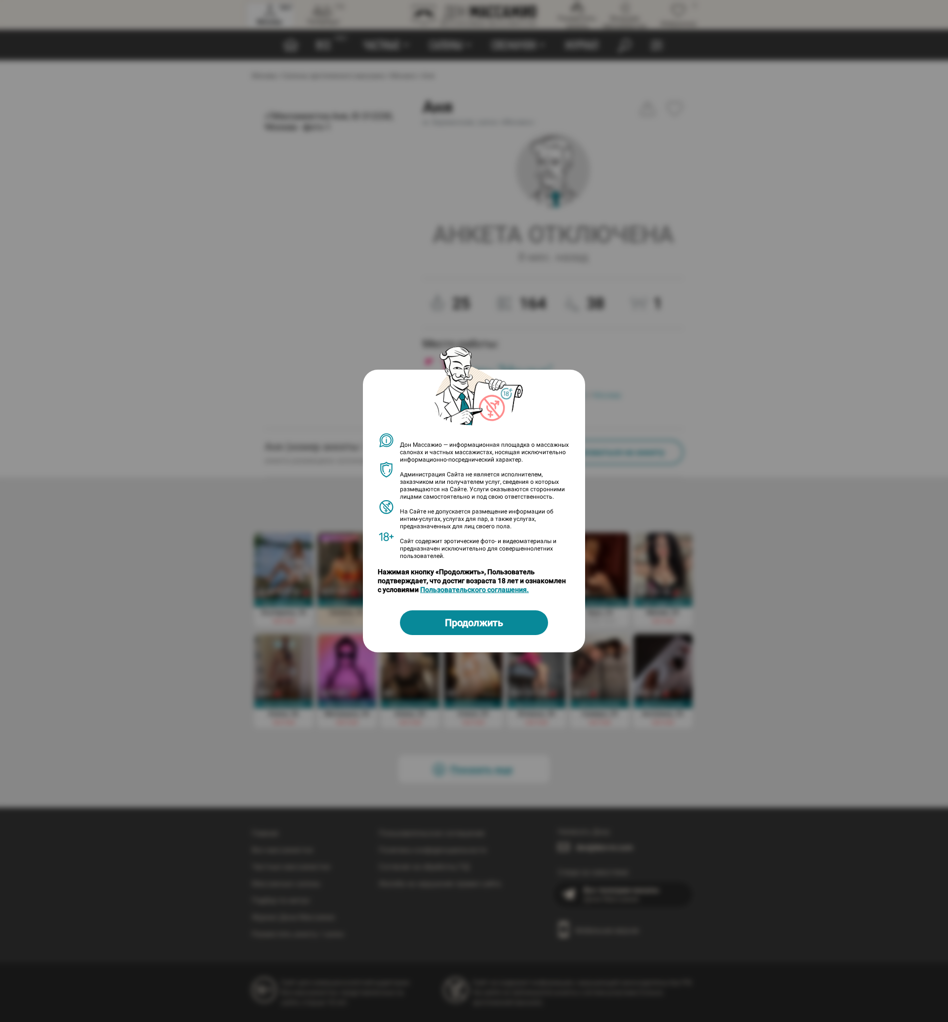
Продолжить (474, 623)
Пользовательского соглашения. (474, 590)
